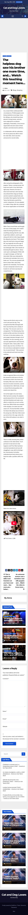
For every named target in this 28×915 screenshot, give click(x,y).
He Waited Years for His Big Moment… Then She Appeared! (13, 638)
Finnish (5, 874)
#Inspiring (19, 90)
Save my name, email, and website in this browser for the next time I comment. (14, 738)
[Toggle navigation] (13, 16)
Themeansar (14, 907)
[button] (22, 16)
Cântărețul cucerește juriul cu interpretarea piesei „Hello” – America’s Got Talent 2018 (14, 766)
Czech (5, 856)
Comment (6, 678)
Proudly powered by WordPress (9, 905)
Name (5, 711)
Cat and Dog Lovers (14, 7)
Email (5, 719)
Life (11, 616)
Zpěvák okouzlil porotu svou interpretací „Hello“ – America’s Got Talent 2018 (13, 781)
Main (14, 911)
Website (5, 726)
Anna (6, 88)
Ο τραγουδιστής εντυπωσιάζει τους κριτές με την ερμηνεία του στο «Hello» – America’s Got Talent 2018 (14, 796)
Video (14, 616)
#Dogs (14, 90)
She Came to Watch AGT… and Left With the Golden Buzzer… (13, 655)
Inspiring (6, 616)
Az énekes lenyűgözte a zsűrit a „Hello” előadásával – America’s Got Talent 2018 (14, 774)
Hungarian (6, 838)
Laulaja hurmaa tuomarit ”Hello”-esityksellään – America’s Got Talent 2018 (13, 789)
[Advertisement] (14, 37)
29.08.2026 (8, 827)
